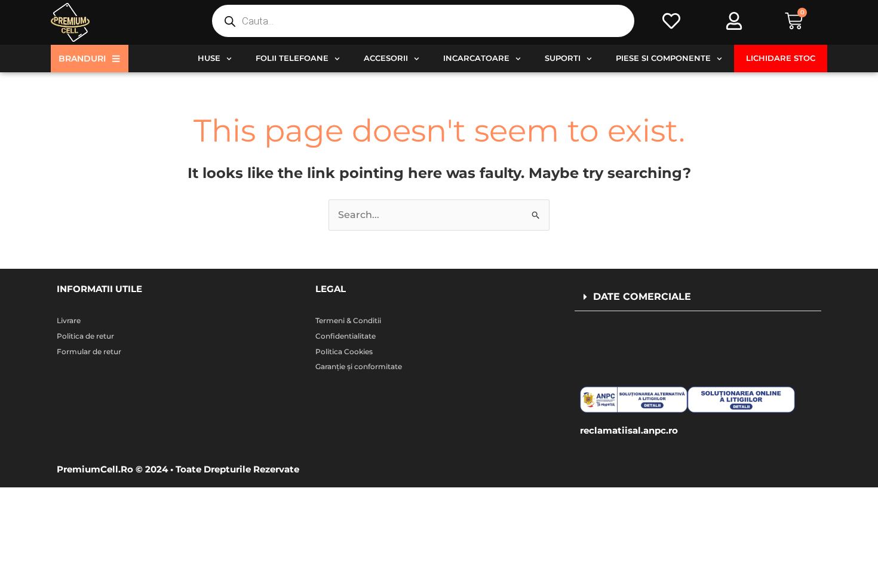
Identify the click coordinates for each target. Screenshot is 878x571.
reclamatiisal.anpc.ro (629, 430)
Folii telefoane (292, 58)
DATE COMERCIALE (642, 296)
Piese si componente (663, 58)
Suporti (563, 58)
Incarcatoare (476, 58)
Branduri (82, 58)
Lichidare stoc (780, 58)
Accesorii (386, 58)
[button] (698, 297)
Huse (209, 58)
